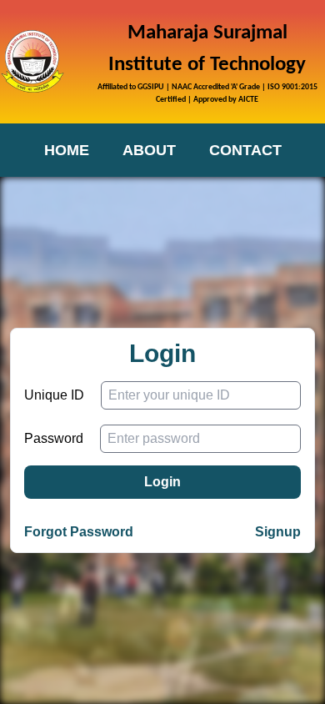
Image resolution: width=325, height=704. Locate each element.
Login (162, 482)
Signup (278, 532)
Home (66, 150)
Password (53, 438)
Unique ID (54, 395)
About (149, 150)
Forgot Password (78, 532)
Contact (245, 150)
